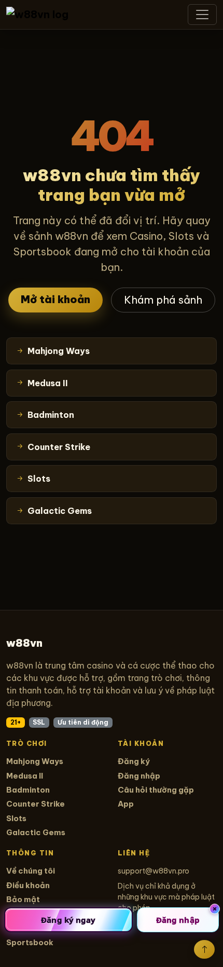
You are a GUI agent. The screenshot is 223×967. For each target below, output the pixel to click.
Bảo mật (23, 899)
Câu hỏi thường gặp (156, 790)
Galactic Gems (35, 832)
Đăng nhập (139, 776)
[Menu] (202, 14)
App (126, 804)
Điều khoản (28, 885)
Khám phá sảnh (163, 299)
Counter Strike (35, 804)
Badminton (28, 790)
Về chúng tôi (30, 871)
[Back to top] (204, 949)
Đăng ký (134, 761)
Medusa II (24, 776)
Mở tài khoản (55, 299)
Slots (16, 818)
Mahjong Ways (34, 761)
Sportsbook (29, 942)
